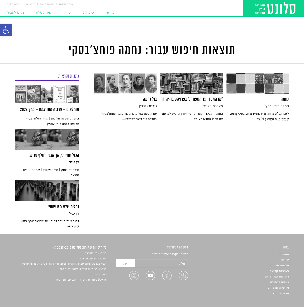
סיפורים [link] (284, 254)
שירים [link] (285, 259)
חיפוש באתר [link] (14, 4)
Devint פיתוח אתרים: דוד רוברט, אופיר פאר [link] (81, 280)
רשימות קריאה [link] (279, 271)
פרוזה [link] (110, 12)
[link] (6, 30)
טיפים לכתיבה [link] (279, 282)
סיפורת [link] (88, 12)
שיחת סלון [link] (44, 12)
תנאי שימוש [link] (281, 293)
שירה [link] (67, 12)
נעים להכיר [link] (15, 12)
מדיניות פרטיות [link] (278, 287)
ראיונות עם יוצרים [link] (277, 276)
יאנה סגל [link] (93, 275)
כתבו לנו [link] (31, 4)
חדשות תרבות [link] (280, 265)
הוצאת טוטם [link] (47, 4)
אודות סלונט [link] (66, 4)
